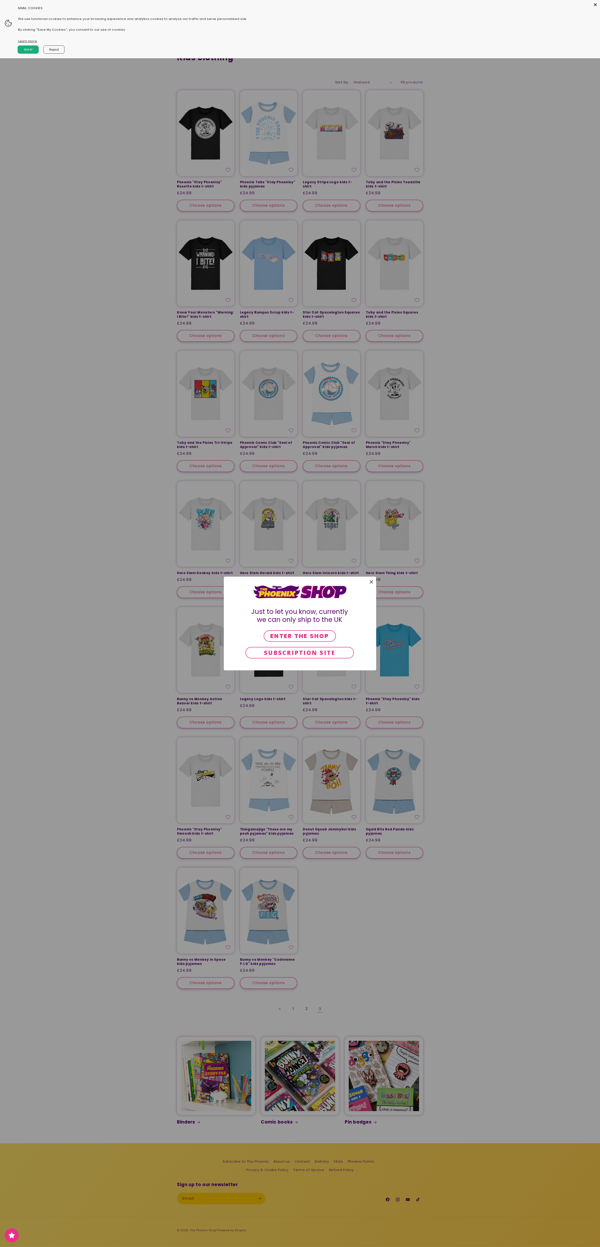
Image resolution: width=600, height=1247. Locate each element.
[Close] (595, 4)
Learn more (27, 41)
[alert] (300, 623)
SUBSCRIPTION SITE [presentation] (299, 653)
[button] (371, 582)
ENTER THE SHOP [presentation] (299, 636)
